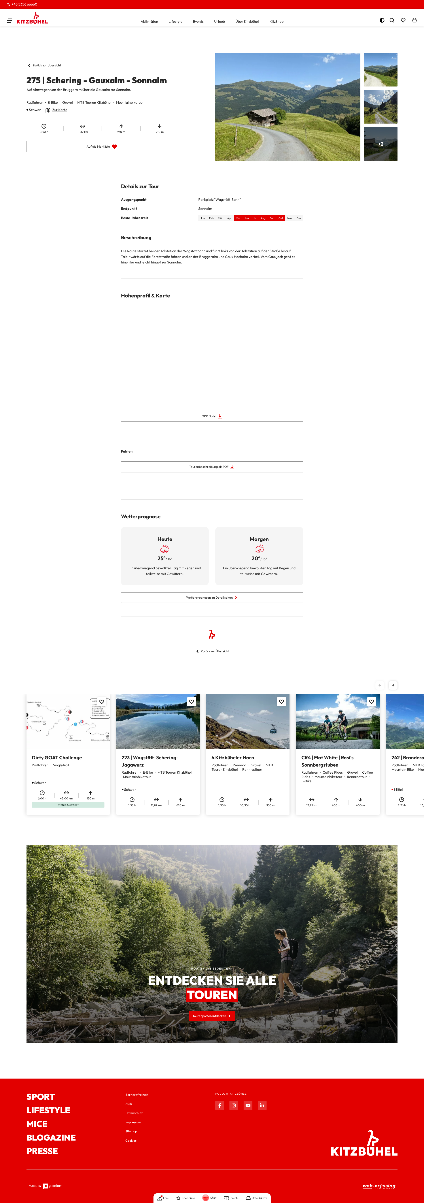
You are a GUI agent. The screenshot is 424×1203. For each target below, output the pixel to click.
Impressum (133, 1122)
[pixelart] (45, 1186)
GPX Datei (209, 416)
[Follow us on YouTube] (248, 1105)
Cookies (130, 1141)
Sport (40, 1097)
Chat (213, 1197)
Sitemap (131, 1131)
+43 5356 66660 (24, 4)
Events (198, 21)
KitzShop (276, 21)
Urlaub (219, 21)
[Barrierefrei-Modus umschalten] (382, 20)
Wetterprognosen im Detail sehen (209, 598)
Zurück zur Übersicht (47, 65)
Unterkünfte (259, 1198)
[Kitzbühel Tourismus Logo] (32, 17)
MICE (36, 1124)
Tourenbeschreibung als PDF (209, 467)
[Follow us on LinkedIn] (262, 1105)
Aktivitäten (149, 21)
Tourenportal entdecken (209, 1016)
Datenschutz (134, 1113)
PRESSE (42, 1151)
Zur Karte (59, 109)
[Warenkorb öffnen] (414, 20)
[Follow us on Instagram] (233, 1105)
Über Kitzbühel (247, 21)
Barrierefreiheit (136, 1095)
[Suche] (391, 20)
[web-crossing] (379, 1186)
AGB (128, 1104)
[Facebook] (219, 1105)
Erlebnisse (188, 1198)
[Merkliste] (403, 20)
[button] (9, 20)
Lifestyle (175, 21)
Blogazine (51, 1138)
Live (165, 1198)
